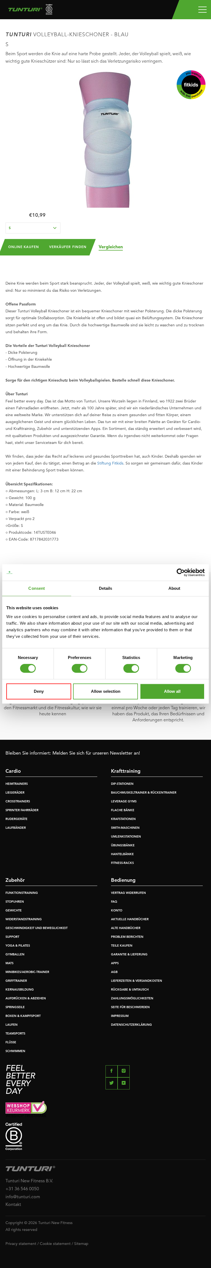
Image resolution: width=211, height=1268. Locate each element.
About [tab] (174, 588)
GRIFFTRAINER (16, 981)
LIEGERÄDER (14, 792)
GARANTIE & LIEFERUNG (129, 954)
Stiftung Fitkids (110, 463)
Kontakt (13, 1205)
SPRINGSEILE (15, 1007)
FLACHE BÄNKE (122, 810)
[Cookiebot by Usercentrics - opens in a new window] (181, 572)
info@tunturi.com (22, 1197)
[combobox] (32, 228)
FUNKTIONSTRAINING (21, 893)
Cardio (13, 771)
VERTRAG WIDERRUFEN (128, 893)
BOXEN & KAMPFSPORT (23, 1016)
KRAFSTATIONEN (123, 819)
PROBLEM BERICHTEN (127, 937)
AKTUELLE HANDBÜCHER (130, 919)
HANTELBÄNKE (122, 854)
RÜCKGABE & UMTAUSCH (130, 989)
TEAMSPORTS (15, 1033)
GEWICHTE (13, 910)
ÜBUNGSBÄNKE (123, 845)
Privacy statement (20, 1244)
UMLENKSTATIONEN (126, 836)
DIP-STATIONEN (122, 784)
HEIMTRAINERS (16, 784)
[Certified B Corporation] (105, 1136)
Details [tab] (105, 588)
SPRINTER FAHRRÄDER (21, 810)
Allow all (172, 691)
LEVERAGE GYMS (124, 801)
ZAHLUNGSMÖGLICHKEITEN (132, 998)
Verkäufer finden (68, 247)
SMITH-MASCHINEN (125, 828)
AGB (114, 972)
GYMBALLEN (14, 954)
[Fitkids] (191, 84)
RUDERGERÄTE (16, 819)
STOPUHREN (14, 901)
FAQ (114, 901)
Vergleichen (111, 247)
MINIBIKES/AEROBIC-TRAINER (27, 972)
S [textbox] (10, 228)
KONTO (116, 910)
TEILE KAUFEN (121, 945)
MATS (9, 963)
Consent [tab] (36, 588)
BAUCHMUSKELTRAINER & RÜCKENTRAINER (143, 792)
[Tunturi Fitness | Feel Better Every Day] (28, 11)
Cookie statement (55, 1244)
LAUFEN (11, 1025)
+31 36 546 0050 (22, 1189)
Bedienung (123, 880)
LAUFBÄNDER (15, 828)
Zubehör (15, 880)
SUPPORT (12, 937)
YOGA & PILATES (17, 945)
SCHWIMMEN (15, 1051)
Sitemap (81, 1244)
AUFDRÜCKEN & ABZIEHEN (25, 998)
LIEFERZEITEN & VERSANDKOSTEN (136, 981)
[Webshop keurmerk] (105, 1109)
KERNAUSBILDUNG (19, 989)
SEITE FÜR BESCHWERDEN (130, 1007)
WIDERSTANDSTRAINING (23, 919)
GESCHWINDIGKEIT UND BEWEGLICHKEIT (36, 928)
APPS (115, 963)
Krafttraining (125, 771)
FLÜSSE (10, 1042)
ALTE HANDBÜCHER (125, 928)
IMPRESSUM (120, 1016)
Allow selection (105, 691)
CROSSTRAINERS (17, 801)
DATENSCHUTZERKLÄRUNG (131, 1025)
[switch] (79, 668)
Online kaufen (23, 247)
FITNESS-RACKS (122, 863)
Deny (39, 691)
